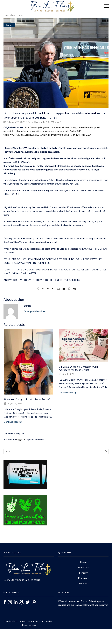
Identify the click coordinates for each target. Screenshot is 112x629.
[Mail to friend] (58, 289)
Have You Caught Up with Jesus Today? (27, 399)
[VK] (48, 289)
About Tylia (83, 567)
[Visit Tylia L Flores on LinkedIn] (16, 602)
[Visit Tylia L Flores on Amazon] (21, 602)
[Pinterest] (53, 289)
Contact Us (83, 583)
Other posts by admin (35, 311)
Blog (13, 15)
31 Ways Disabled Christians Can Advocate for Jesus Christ (78, 368)
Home (6, 15)
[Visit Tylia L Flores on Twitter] (28, 602)
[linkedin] (63, 289)
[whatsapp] (69, 289)
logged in (20, 439)
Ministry (83, 572)
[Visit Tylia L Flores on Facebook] (5, 602)
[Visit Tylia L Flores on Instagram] (10, 602)
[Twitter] (38, 289)
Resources (83, 578)
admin (42, 122)
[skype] (74, 289)
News (20, 15)
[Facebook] (43, 289)
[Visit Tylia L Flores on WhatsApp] (34, 602)
